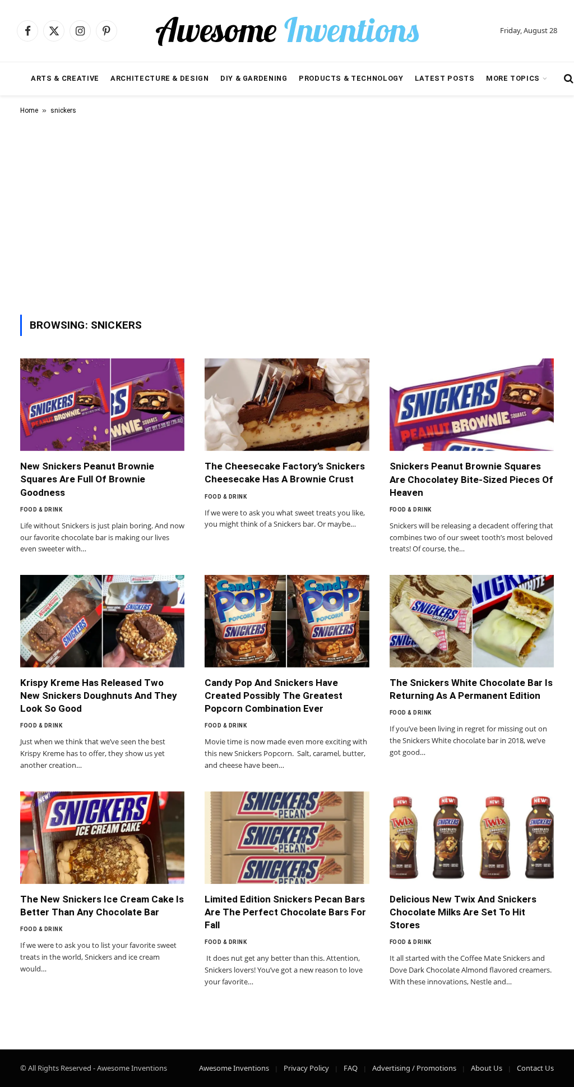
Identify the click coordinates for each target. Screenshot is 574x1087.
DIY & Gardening (254, 78)
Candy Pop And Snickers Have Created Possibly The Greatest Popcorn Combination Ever (273, 695)
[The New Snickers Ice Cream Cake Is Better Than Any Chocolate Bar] (102, 837)
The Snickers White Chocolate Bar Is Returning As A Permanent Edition (471, 689)
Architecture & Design (159, 78)
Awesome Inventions (234, 1068)
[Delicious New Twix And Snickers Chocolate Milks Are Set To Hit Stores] (472, 837)
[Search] (567, 78)
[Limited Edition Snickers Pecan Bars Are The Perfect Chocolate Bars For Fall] (287, 837)
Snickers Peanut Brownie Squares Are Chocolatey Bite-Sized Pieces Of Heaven (471, 479)
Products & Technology (351, 78)
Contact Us (535, 1068)
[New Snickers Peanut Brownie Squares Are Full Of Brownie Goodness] (102, 404)
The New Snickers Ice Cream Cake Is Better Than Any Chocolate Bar (102, 905)
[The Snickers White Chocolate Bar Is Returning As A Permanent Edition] (472, 621)
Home (29, 110)
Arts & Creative (65, 78)
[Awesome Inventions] (287, 31)
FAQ (351, 1068)
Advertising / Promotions (414, 1068)
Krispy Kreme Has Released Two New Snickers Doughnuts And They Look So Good (98, 695)
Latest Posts (445, 78)
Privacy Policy (306, 1068)
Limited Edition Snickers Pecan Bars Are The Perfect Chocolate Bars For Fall (285, 912)
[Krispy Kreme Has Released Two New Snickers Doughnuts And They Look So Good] (102, 621)
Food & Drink (41, 509)
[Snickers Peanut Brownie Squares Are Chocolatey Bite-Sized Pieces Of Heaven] (472, 404)
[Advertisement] (287, 212)
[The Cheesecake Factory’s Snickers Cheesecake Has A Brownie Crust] (287, 404)
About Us (486, 1068)
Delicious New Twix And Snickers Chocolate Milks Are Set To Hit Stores (463, 912)
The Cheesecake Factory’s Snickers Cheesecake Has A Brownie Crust (285, 472)
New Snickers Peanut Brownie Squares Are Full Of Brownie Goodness (87, 479)
